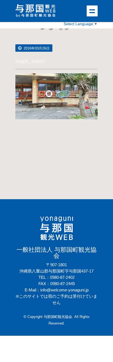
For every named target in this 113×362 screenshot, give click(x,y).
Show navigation (92, 10)
